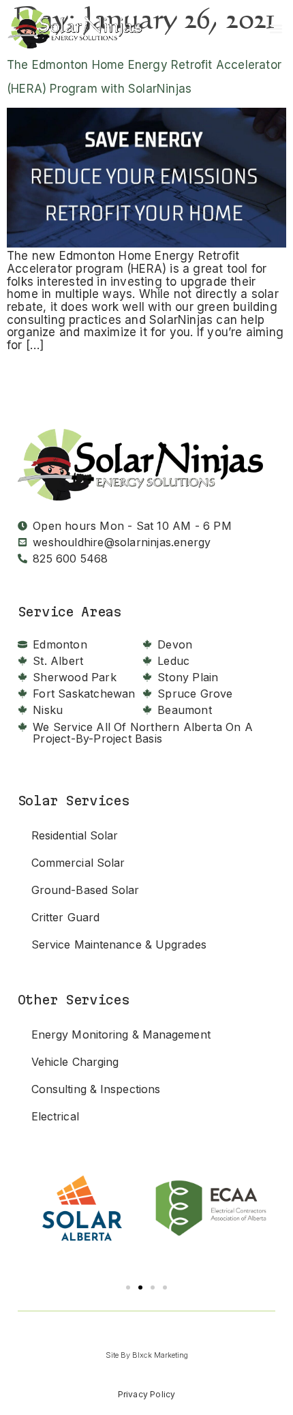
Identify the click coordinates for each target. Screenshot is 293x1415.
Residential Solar (75, 835)
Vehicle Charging (75, 1062)
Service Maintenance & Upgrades (120, 944)
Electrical (55, 1116)
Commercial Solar (78, 862)
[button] (128, 1287)
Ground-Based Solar (85, 890)
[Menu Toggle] (276, 28)
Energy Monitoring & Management (121, 1034)
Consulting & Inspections (95, 1089)
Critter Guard (65, 917)
